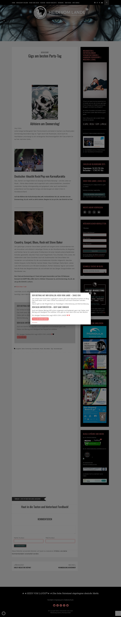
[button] (3, 613)
